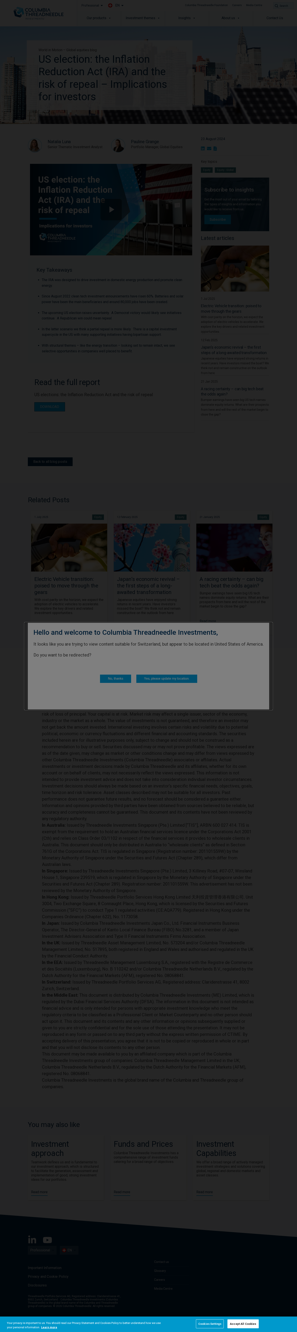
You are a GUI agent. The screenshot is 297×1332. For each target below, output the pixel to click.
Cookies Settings (209, 1323)
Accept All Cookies (243, 1323)
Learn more (49, 1327)
